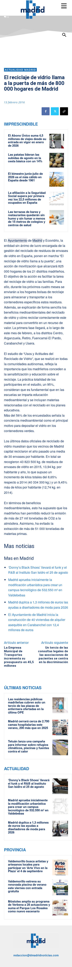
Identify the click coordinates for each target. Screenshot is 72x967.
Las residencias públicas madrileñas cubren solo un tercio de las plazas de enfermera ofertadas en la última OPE (26, 706)
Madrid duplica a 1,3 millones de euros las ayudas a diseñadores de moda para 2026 (28, 827)
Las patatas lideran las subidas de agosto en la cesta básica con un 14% (25, 157)
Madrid (37, 240)
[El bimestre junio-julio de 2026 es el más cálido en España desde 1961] (56, 179)
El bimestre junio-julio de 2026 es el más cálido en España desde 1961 (25, 176)
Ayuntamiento (17, 240)
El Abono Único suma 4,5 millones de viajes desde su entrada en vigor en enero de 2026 (27, 140)
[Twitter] (55, 111)
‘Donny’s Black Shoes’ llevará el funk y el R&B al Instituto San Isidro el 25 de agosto (28, 783)
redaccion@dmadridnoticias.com (36, 955)
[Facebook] (46, 111)
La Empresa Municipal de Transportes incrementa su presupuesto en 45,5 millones (19, 656)
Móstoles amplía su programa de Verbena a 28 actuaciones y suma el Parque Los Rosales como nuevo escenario (29, 906)
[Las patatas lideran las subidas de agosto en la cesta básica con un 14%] (56, 160)
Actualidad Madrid (20, 70)
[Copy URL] (64, 111)
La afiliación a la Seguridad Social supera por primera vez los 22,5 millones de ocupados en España (27, 197)
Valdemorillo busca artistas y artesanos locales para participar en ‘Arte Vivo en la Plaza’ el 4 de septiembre (28, 866)
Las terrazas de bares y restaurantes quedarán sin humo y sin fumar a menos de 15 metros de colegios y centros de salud (26, 218)
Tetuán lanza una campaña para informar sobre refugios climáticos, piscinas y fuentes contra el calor (28, 746)
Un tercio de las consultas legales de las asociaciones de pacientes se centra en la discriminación (53, 655)
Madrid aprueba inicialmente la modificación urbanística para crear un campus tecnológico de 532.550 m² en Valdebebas (28, 807)
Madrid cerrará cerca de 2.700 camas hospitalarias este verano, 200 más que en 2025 (28, 724)
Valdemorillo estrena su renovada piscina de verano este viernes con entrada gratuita (27, 886)
